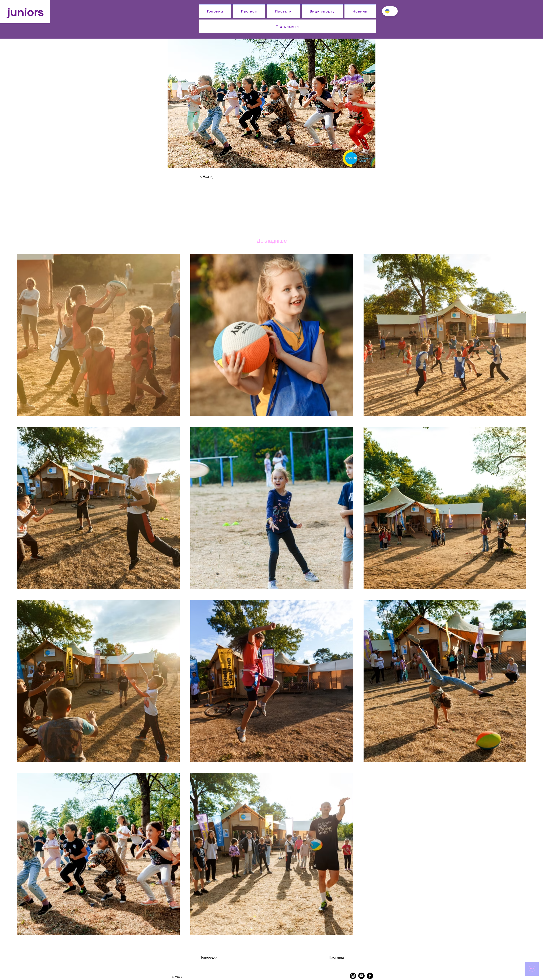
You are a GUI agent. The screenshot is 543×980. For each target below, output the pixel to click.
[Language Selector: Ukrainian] (390, 11)
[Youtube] (361, 976)
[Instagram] (353, 976)
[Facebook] (370, 976)
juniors (25, 11)
